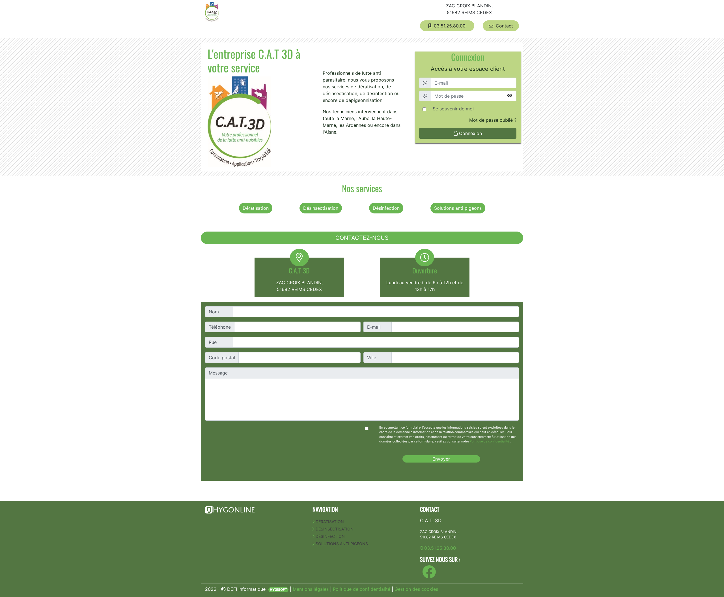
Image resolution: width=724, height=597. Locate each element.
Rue (213, 342)
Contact (503, 26)
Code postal (222, 357)
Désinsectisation (320, 208)
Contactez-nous (362, 237)
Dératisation (256, 208)
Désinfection (386, 208)
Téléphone (220, 327)
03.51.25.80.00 (449, 26)
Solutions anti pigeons (458, 208)
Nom (214, 311)
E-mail (374, 327)
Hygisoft (278, 589)
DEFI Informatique (246, 589)
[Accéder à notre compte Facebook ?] (429, 575)
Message (218, 373)
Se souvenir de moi (453, 109)
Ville (371, 357)
